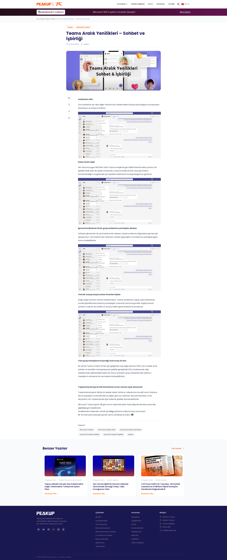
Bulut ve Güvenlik (102, 539)
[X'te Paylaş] (69, 104)
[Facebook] (38, 529)
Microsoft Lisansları (103, 528)
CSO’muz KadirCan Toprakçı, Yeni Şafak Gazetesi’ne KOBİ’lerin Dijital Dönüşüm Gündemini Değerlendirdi (160, 487)
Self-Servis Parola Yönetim (106, 532)
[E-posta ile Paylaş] (69, 118)
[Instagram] (53, 529)
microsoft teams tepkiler (113, 434)
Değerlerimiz (136, 521)
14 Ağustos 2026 (147, 480)
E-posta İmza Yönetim (104, 535)
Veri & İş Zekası (101, 524)
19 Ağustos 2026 (50, 480)
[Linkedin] (48, 529)
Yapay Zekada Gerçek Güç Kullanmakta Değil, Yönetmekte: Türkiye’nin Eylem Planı (64, 487)
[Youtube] (43, 529)
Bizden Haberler (112, 480)
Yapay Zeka (100, 546)
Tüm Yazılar (176, 448)
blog (111, 411)
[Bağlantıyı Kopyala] (69, 111)
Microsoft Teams (83, 27)
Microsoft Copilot (75, 480)
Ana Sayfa (40, 19)
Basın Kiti (134, 535)
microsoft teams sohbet (89, 434)
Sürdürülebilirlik (137, 528)
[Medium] (58, 529)
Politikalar (135, 539)
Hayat (133, 524)
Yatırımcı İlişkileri (137, 543)
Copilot (61, 480)
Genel (53, 19)
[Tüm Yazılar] (183, 448)
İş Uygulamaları (101, 521)
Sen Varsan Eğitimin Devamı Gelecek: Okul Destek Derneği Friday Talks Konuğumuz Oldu (111, 487)
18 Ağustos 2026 (98, 480)
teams (130, 434)
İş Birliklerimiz (136, 532)
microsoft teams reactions (130, 430)
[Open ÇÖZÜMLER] (127, 4)
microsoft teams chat (106, 430)
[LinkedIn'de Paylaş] (69, 98)
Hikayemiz (135, 517)
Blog (47, 19)
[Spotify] (63, 529)
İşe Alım (98, 517)
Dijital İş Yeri (100, 543)
